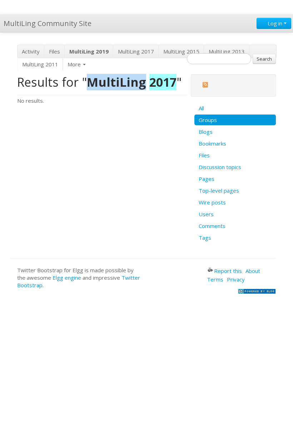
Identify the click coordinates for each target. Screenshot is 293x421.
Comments (212, 225)
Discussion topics (220, 167)
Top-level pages (219, 190)
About (252, 270)
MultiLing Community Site (47, 23)
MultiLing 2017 (136, 51)
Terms (215, 279)
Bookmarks (212, 143)
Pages (206, 178)
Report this (228, 270)
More (75, 64)
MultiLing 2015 (181, 51)
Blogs (206, 131)
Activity (31, 51)
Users (206, 214)
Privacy (236, 279)
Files (54, 51)
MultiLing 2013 (227, 51)
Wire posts (212, 202)
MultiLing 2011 (40, 64)
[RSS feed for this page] (205, 86)
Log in (275, 23)
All (201, 108)
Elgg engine (67, 277)
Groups (208, 119)
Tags (205, 237)
